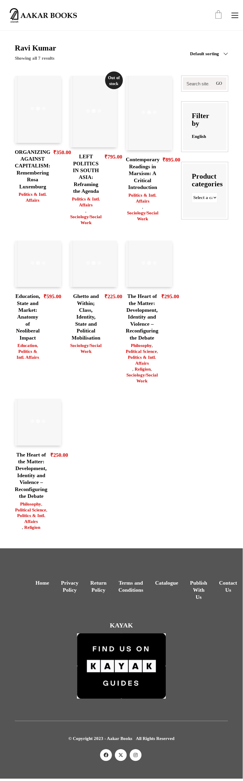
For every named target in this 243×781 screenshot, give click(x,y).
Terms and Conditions (130, 586)
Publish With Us (198, 590)
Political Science (141, 351)
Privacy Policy (69, 586)
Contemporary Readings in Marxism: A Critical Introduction (143, 173)
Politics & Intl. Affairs (33, 197)
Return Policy (98, 586)
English (199, 136)
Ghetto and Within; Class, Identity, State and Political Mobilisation (86, 316)
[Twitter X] (121, 755)
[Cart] (218, 15)
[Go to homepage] (41, 15)
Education (27, 345)
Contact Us (228, 586)
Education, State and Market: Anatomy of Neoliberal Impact (27, 316)
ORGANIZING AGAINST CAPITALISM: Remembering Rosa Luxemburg (32, 169)
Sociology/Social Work (86, 219)
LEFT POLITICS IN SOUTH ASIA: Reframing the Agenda (86, 174)
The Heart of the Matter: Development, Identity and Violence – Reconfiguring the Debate (142, 316)
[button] (234, 15)
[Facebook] (106, 755)
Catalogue (166, 583)
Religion (143, 369)
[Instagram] (135, 755)
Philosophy (141, 345)
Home (42, 583)
